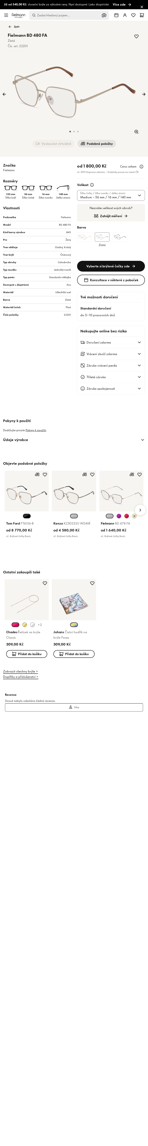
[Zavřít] (117, 512)
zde (57, 589)
